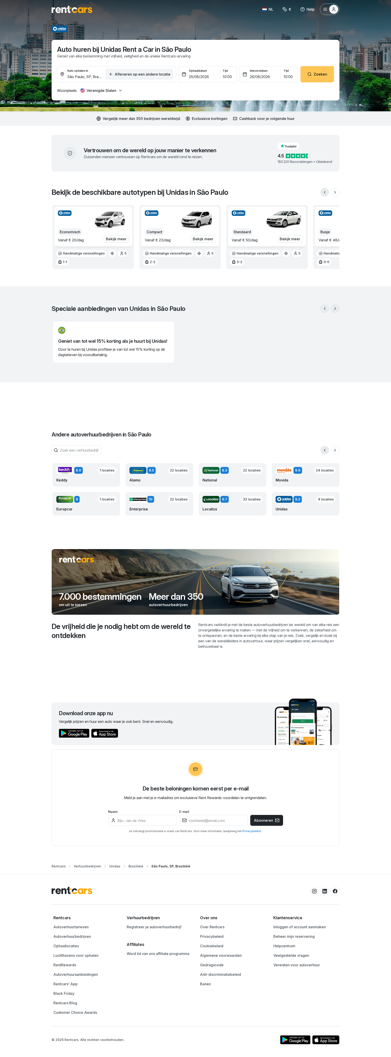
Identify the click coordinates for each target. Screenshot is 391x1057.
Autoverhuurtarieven (71, 927)
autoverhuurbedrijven (168, 604)
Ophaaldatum (198, 70)
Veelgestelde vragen (291, 955)
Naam (112, 812)
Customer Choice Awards (75, 1012)
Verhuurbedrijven (87, 866)
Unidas (114, 866)
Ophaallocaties (66, 946)
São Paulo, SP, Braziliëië (170, 866)
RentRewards (64, 965)
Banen (205, 984)
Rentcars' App (65, 984)
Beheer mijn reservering (294, 936)
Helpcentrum (284, 946)
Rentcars (59, 866)
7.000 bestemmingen (100, 596)
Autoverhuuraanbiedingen (75, 974)
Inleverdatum (258, 70)
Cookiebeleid (211, 946)
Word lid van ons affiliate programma (158, 953)
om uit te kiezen (73, 604)
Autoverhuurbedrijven (72, 936)
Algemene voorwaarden (221, 955)
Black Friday (63, 993)
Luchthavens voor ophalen (75, 955)
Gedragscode (212, 965)
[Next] (335, 192)
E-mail (184, 812)
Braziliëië (136, 866)
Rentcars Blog (65, 1003)
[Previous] (324, 192)
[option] (81, 253)
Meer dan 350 (176, 596)
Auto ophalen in (77, 70)
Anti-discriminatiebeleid (220, 974)
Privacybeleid (252, 831)
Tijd (225, 70)
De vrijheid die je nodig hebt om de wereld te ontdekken (121, 631)
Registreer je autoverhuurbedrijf (154, 927)
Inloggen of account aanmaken (299, 927)
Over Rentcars (212, 927)
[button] (292, 146)
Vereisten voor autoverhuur (296, 965)
